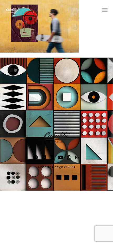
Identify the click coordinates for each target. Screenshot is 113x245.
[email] (77, 158)
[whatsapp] (69, 158)
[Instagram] (52, 158)
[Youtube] (60, 158)
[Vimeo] (44, 158)
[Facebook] (35, 158)
